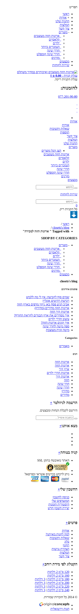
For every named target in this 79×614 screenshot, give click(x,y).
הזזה (66, 380)
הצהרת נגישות (60, 549)
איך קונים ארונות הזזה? (55, 322)
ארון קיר (64, 369)
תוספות (64, 132)
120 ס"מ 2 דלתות (58, 572)
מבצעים (64, 61)
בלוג (66, 541)
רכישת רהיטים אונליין (56, 300)
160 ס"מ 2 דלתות (58, 575)
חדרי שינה (53, 50)
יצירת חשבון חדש (58, 508)
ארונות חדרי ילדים (58, 373)
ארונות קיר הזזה (59, 311)
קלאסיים (54, 39)
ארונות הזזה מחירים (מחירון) (52, 308)
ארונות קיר (62, 376)
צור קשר (64, 28)
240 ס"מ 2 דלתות (58, 590)
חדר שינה (63, 384)
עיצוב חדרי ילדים (58, 319)
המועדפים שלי (60, 500)
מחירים (64, 394)
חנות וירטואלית (59, 609)
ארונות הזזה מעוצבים (47, 36)
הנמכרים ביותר (50, 47)
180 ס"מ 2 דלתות (58, 579)
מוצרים (63, 32)
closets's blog (60, 227)
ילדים (56, 43)
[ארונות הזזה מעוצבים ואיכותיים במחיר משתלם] (47, 72)
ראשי (66, 14)
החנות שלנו (62, 21)
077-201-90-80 (67, 96)
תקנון (66, 545)
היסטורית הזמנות (58, 504)
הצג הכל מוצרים (51, 150)
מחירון (65, 391)
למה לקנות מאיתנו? (57, 534)
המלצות (64, 25)
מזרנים (55, 58)
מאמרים (64, 346)
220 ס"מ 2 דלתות (58, 586)
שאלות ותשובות (59, 128)
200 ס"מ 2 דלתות (58, 583)
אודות (63, 17)
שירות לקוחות (60, 65)
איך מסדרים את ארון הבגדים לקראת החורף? (41, 315)
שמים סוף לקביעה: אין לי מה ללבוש (47, 297)
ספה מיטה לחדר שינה (56, 326)
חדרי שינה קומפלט (48, 54)
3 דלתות (40, 579)
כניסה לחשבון (61, 497)
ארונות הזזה (62, 362)
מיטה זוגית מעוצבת (57, 330)
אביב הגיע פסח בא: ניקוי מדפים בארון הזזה (43, 304)
